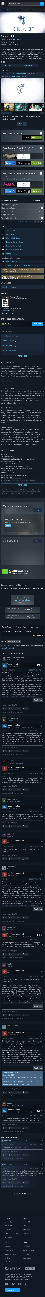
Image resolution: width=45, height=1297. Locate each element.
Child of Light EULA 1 (10, 278)
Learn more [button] (37, 324)
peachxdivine (11, 927)
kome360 (10, 761)
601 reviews (19, 763)
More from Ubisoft (18, 506)
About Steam (9, 1222)
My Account (27, 1258)
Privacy (7, 1247)
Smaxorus (10, 867)
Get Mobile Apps (12, 1290)
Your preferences (38, 588)
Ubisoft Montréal (15, 40)
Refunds (7, 1262)
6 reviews (18, 801)
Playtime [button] (18, 631)
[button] (5, 9)
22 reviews (19, 1105)
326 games (10, 1105)
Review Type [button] (6, 627)
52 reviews (10, 869)
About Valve (27, 1222)
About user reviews (25, 588)
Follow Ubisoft (13, 520)
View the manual (8, 346)
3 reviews (10, 930)
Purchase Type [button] (21, 627)
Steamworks (9, 1229)
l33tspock (10, 834)
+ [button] (36, 65)
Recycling (26, 1233)
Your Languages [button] (13, 641)
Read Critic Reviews (20, 573)
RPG (4, 65)
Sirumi (9, 1103)
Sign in (3, 117)
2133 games (10, 660)
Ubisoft (11, 42)
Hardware (26, 1229)
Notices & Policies (11, 1254)
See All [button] (37, 221)
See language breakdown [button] (9, 588)
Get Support (27, 1254)
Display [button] (28, 631)
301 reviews (20, 660)
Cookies (7, 1258)
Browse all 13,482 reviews (22, 1194)
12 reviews (10, 721)
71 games (10, 801)
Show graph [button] (37, 635)
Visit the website (8, 341)
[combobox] (24, 4)
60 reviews (10, 836)
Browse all (37, 200)
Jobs (24, 1226)
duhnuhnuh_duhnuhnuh (16, 658)
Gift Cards (8, 1237)
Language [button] (34, 627)
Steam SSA (8, 1226)
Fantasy (12, 65)
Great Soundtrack (25, 65)
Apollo (9, 964)
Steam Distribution (11, 1233)
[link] (23, 163)
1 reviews (9, 966)
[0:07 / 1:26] (22, 90)
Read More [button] (38, 700)
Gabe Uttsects (12, 799)
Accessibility (9, 1250)
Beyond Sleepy (12, 1026)
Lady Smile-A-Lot (13, 718)
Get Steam (26, 1247)
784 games (10, 763)
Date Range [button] (6, 631)
